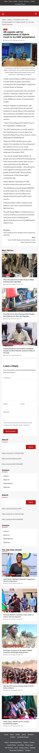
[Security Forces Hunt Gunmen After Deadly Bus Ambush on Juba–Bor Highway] (19, 300)
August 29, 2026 (16, 583)
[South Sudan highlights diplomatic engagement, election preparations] (19, 565)
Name (5, 404)
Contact (6, 476)
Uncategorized (19, 645)
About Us (6, 480)
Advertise (6, 487)
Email (22, 404)
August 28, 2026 (16, 690)
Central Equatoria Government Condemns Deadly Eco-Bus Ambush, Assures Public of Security (19, 351)
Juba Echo (7, 40)
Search (5, 440)
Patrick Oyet (8, 284)
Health (16, 1)
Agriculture (6, 645)
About (6, 742)
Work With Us (8, 483)
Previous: (19, 232)
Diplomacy (6, 574)
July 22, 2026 (16, 355)
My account (29, 745)
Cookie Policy (11, 745)
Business (26, 1)
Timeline (27, 750)
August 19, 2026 (16, 284)
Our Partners (9, 748)
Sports (21, 1)
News (10, 1)
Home (6, 1)
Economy (6, 610)
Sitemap (32, 748)
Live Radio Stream (20, 4)
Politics (33, 1)
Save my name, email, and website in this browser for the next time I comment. (18, 424)
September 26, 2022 (17, 40)
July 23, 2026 (16, 318)
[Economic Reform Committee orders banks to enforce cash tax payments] (19, 600)
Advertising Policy (16, 742)
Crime (5, 29)
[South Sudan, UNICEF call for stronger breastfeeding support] (19, 707)
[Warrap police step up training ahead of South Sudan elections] (19, 672)
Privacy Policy (24, 748)
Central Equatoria (8, 343)
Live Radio (20, 745)
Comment (7, 378)
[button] (4, 13)
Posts (16, 748)
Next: (22, 240)
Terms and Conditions (16, 750)
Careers (25, 742)
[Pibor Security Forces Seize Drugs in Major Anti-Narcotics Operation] (19, 265)
